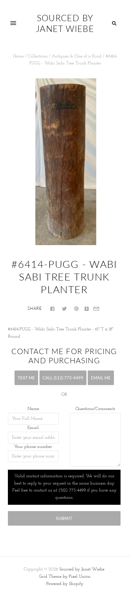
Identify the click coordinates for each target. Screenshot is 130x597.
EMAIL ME (101, 377)
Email (33, 427)
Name (33, 409)
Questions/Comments (95, 409)
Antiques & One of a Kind (77, 56)
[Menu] (13, 23)
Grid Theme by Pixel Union (65, 576)
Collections (38, 56)
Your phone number (33, 446)
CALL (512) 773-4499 (63, 377)
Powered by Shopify (64, 584)
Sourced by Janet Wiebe (81, 569)
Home (18, 56)
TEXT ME (26, 377)
